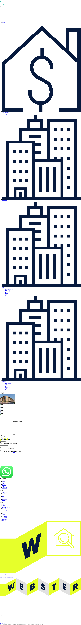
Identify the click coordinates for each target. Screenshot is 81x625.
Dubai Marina (7, 293)
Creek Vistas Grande (5, 498)
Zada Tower (3, 497)
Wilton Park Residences (5, 499)
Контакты (3, 22)
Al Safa (6, 294)
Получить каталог (11, 448)
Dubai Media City (4, 503)
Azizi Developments (4, 516)
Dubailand (3, 506)
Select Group (4, 520)
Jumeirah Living (4, 485)
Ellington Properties (8, 383)
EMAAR (3, 513)
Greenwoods (3, 493)
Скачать (14, 452)
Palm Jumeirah (4, 508)
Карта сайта (2, 577)
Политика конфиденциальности (8, 577)
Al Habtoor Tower (4, 487)
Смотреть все (7, 295)
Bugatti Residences (4, 488)
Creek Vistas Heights (5, 482)
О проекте (3, 574)
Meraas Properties (4, 519)
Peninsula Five (4, 495)
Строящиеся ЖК (7, 201)
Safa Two (3, 484)
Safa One (3, 483)
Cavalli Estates (4, 491)
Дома (6, 114)
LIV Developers (4, 518)
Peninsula (3, 481)
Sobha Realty (7, 384)
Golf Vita (3, 486)
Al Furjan (3, 505)
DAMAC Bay (4, 500)
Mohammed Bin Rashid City (9, 289)
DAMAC (6, 382)
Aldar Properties (7, 387)
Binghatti (6, 388)
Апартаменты (7, 113)
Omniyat (6, 386)
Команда (3, 21)
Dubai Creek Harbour (8, 292)
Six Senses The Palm (5, 496)
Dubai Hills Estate (7, 290)
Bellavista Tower (4, 480)
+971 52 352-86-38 (19, 576)
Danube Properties (4, 517)
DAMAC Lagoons (4, 492)
